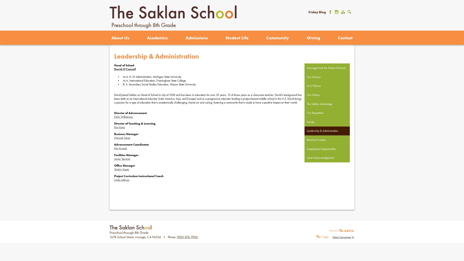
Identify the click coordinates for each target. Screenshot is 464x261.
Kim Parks (119, 127)
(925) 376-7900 (187, 237)
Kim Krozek (120, 148)
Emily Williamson (123, 117)
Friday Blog (317, 12)
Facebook (330, 12)
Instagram (337, 12)
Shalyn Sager (121, 169)
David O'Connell (125, 69)
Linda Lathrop (121, 180)
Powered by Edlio (341, 230)
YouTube (343, 12)
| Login (324, 237)
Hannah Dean (122, 138)
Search (349, 12)
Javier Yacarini (122, 159)
